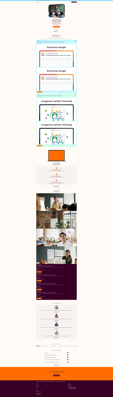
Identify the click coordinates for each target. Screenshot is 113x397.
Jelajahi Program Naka (56, 26)
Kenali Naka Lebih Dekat (56, 186)
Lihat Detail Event (39, 298)
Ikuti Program (48, 0)
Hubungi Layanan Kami (56, 365)
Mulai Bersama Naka (56, 375)
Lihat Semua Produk (39, 145)
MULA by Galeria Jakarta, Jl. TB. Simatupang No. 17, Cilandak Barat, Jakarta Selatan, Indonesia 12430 (72, 388)
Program (37, 387)
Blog (36, 388)
